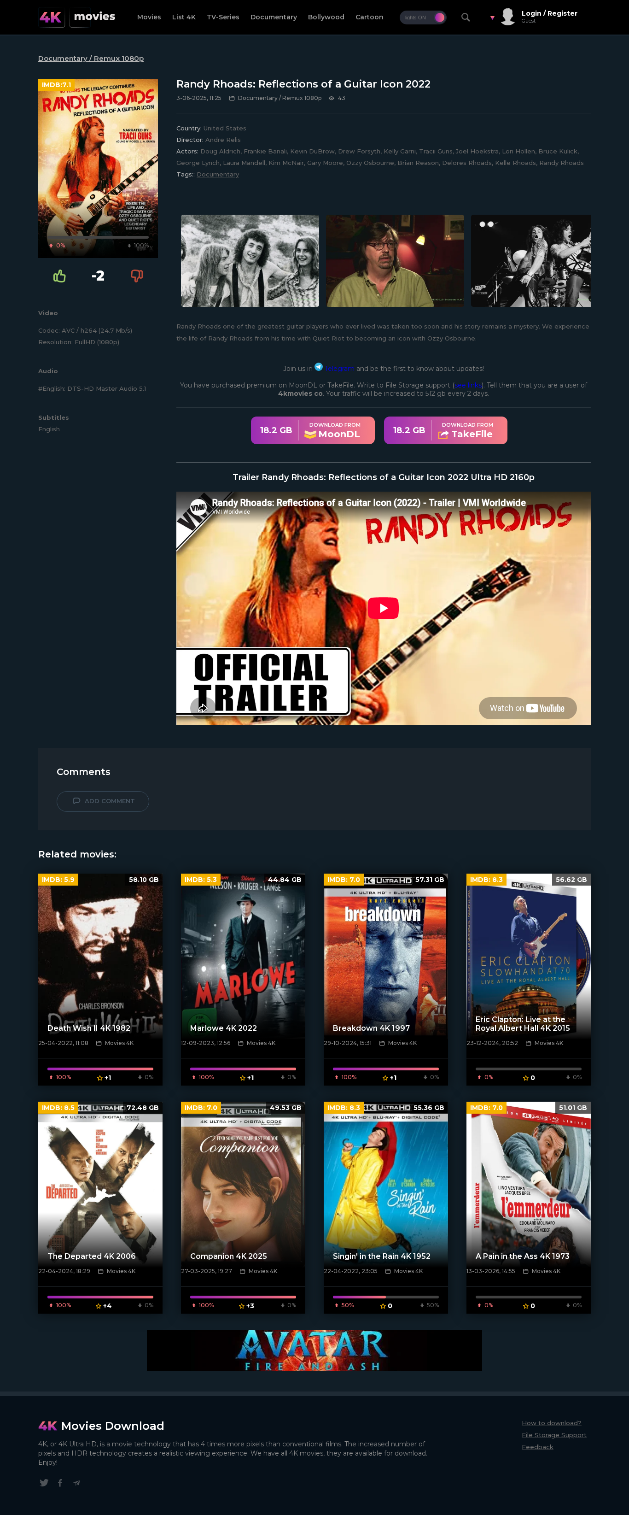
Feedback (537, 1446)
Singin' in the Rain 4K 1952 (382, 1256)
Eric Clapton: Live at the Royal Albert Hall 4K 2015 (523, 1024)
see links (468, 385)
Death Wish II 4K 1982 (88, 1028)
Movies (149, 17)
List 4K (184, 17)
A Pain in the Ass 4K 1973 (523, 1256)
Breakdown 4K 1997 (371, 1028)
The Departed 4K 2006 (91, 1256)
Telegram (339, 368)
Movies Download (112, 1426)
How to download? (552, 1423)
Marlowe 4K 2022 (223, 1028)
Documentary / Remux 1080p (91, 58)
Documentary (273, 17)
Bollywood (326, 17)
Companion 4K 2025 (228, 1256)
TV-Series (223, 17)
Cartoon (369, 17)
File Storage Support (554, 1435)
